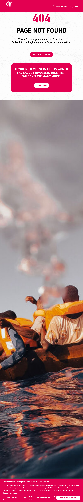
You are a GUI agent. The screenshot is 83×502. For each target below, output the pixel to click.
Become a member (63, 6)
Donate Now (41, 85)
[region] (41, 490)
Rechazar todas (43, 498)
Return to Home (41, 55)
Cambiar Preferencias (16, 498)
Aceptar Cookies (68, 498)
